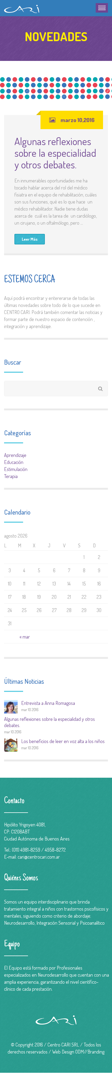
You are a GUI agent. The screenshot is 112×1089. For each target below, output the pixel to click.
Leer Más (30, 239)
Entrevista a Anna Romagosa (48, 703)
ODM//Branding (89, 1052)
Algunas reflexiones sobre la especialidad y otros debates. (55, 153)
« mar (25, 637)
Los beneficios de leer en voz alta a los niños (63, 741)
